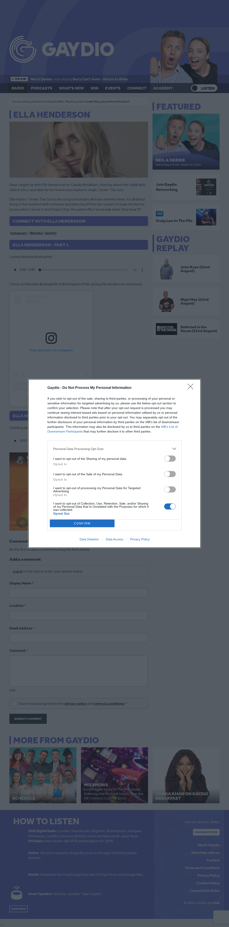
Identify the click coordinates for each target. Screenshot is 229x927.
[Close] (192, 388)
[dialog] (114, 463)
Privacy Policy (140, 539)
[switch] (170, 459)
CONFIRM (82, 523)
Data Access (114, 539)
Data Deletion (89, 539)
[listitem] (114, 448)
